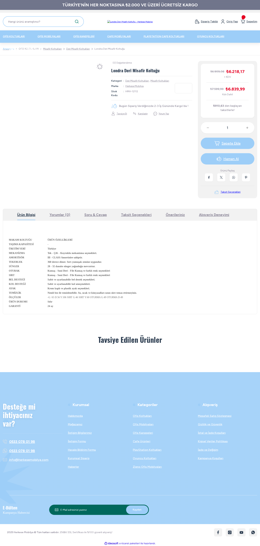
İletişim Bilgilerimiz (80, 433)
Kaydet (137, 509)
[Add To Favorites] (100, 67)
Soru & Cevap (95, 215)
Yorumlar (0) (60, 215)
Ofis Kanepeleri (143, 433)
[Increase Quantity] (250, 127)
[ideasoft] (111, 543)
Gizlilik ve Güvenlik (210, 424)
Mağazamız (75, 424)
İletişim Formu (77, 441)
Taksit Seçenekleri (136, 215)
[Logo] (130, 21)
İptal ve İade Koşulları (212, 433)
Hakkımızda (75, 416)
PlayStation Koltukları (147, 449)
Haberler (73, 466)
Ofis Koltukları (142, 416)
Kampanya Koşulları (210, 458)
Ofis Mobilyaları (143, 424)
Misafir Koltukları (160, 80)
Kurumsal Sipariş (78, 458)
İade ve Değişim (208, 449)
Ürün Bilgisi (26, 215)
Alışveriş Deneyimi (214, 215)
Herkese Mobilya (134, 86)
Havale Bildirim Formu (82, 449)
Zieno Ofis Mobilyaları (147, 466)
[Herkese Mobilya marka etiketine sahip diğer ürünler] (183, 88)
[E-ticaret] (129, 543)
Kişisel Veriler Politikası (213, 441)
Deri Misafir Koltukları (137, 80)
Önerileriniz (175, 215)
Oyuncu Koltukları (144, 458)
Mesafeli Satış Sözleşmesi (215, 416)
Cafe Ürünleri (141, 441)
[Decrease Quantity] (205, 127)
